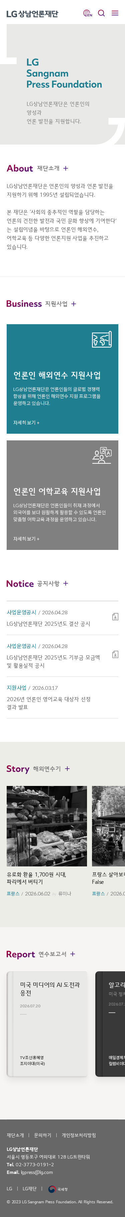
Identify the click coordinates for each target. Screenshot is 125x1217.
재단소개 (15, 1135)
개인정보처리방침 (79, 1135)
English (88, 13)
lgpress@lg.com (37, 1172)
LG (9, 1188)
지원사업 (16, 687)
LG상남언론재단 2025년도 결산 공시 (48, 624)
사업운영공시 (21, 612)
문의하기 (42, 1135)
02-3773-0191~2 (35, 1164)
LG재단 (30, 1188)
